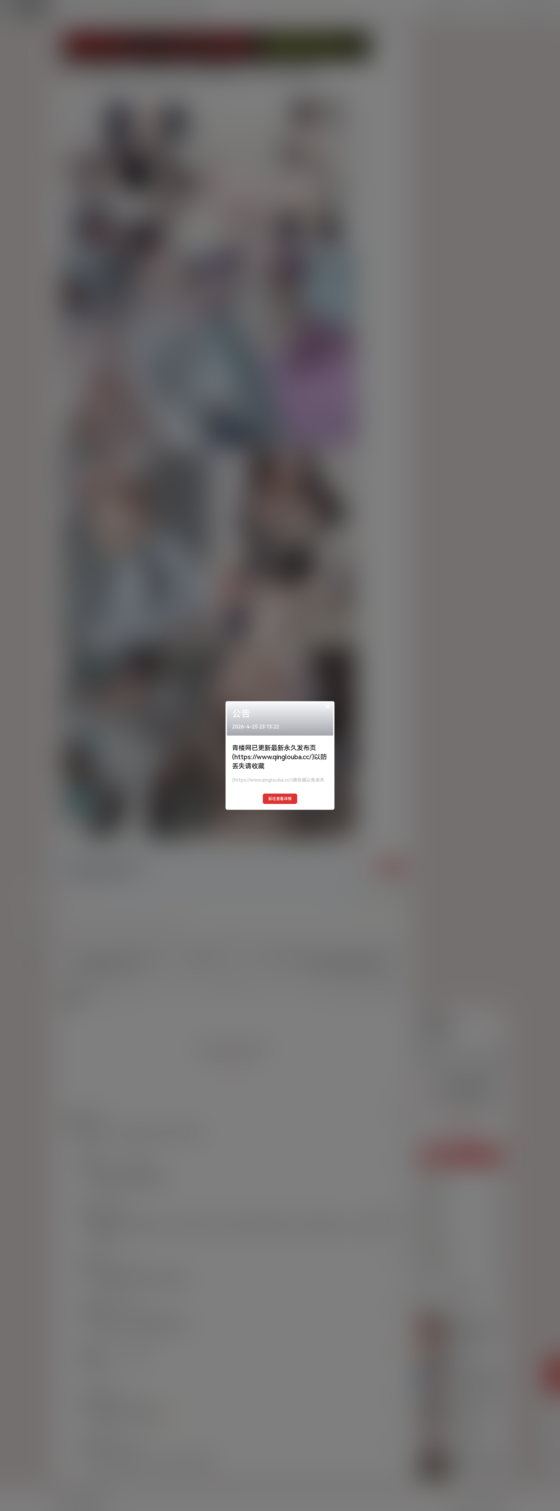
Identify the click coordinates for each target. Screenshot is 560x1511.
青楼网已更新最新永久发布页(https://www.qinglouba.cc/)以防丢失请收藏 (279, 757)
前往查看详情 (280, 798)
